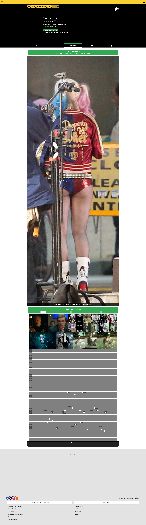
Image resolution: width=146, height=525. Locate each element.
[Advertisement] (73, 473)
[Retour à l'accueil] (72, 2)
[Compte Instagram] (13, 498)
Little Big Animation (80, 509)
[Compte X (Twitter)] (10, 498)
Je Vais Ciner (78, 511)
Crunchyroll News (79, 506)
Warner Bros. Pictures (50, 30)
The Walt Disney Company (15, 506)
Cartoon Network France (14, 517)
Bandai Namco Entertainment (16, 514)
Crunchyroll (11, 511)
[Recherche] (144, 2)
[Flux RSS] (17, 498)
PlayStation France (13, 519)
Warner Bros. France (13, 509)
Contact (126, 497)
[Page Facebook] (7, 498)
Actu (36, 46)
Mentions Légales (134, 497)
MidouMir (77, 514)
